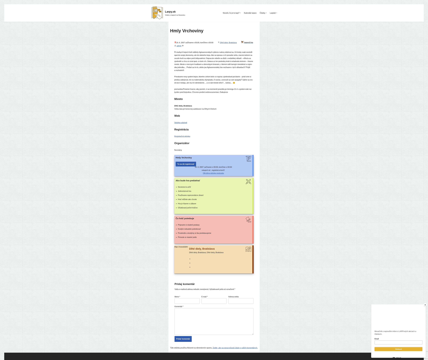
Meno (177, 297)
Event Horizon (223, 355)
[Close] (425, 305)
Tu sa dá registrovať (185, 164)
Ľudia (152, 356)
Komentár (179, 306)
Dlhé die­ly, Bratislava (228, 43)
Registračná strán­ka (182, 136)
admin (179, 46)
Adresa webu (233, 297)
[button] (240, 12)
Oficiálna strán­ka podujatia (213, 173)
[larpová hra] (247, 42)
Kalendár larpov (250, 13)
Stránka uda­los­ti (180, 123)
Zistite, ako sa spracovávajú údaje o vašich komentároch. (235, 348)
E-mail (204, 297)
